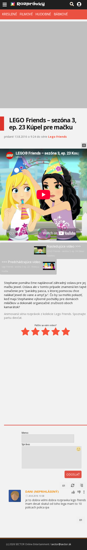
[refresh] (72, 485)
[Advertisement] (43, 64)
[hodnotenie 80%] (56, 331)
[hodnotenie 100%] (66, 331)
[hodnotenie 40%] (35, 331)
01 (63, 485)
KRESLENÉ (9, 14)
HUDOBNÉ (43, 14)
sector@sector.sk (61, 544)
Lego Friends (57, 137)
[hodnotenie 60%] (45, 331)
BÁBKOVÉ (61, 14)
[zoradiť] (81, 485)
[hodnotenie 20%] (25, 331)
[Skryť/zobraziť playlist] (84, 146)
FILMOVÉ (26, 14)
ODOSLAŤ (73, 474)
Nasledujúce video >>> (65, 250)
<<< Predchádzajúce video (21, 266)
